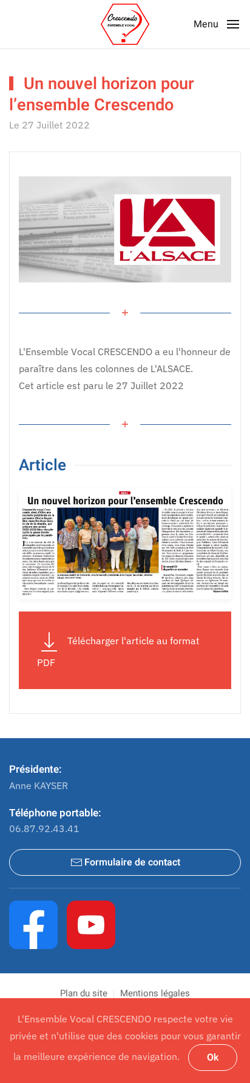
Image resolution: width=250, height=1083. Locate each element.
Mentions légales (155, 993)
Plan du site (83, 993)
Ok (212, 1057)
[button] (217, 24)
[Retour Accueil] (125, 24)
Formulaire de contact (132, 862)
